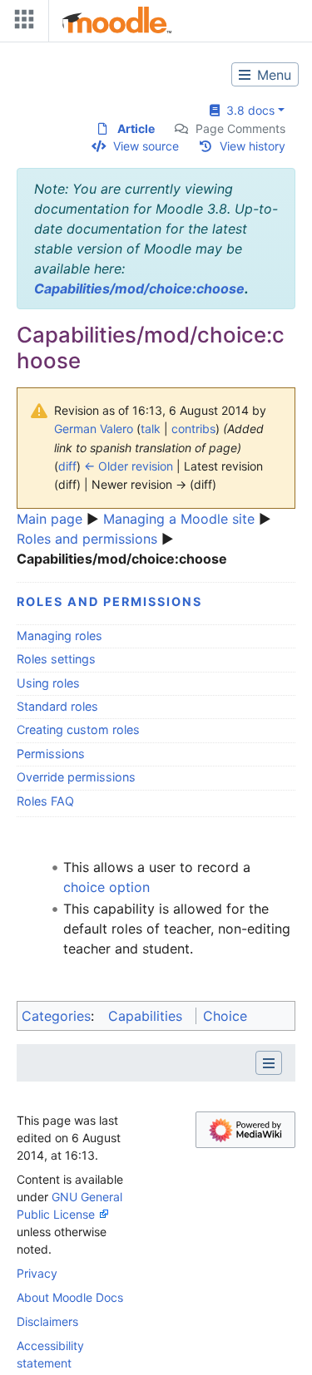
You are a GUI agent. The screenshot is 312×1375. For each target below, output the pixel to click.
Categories (56, 1016)
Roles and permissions (87, 538)
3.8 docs (247, 110)
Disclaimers (47, 1321)
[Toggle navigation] (21, 23)
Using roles (48, 683)
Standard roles (57, 706)
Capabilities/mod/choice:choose (139, 288)
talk (151, 428)
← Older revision (128, 466)
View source (146, 146)
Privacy (37, 1273)
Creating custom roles (78, 729)
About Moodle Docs (70, 1297)
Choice (225, 1016)
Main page (49, 518)
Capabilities (145, 1016)
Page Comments (240, 128)
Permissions (51, 754)
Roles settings (56, 659)
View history (252, 146)
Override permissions (76, 777)
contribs (193, 428)
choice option (106, 887)
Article (136, 128)
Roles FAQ (45, 801)
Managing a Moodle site (179, 518)
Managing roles (59, 635)
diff (67, 466)
